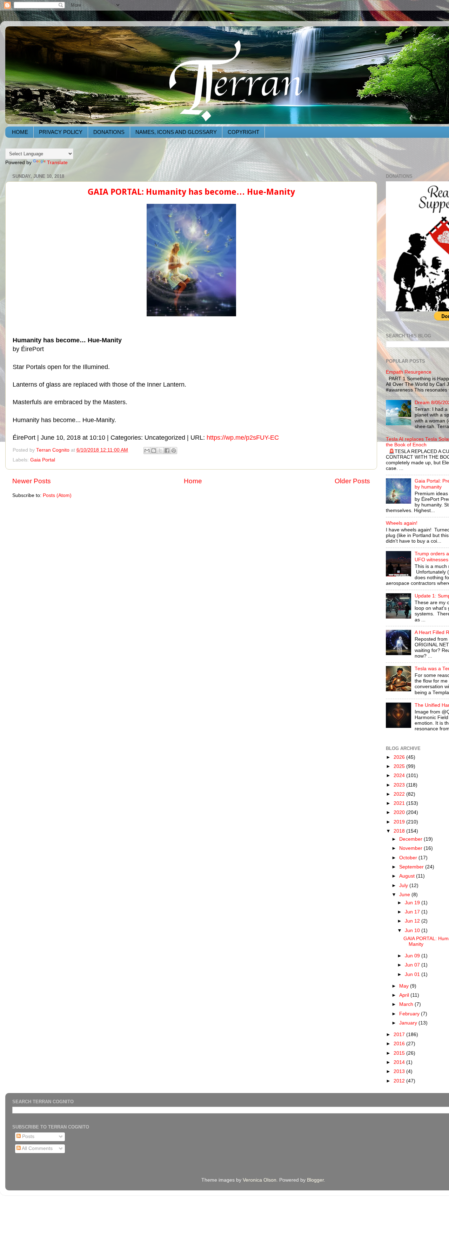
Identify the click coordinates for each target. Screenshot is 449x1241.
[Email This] (146, 450)
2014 (400, 1062)
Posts (27, 1136)
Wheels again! (401, 523)
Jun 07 (413, 965)
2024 (400, 775)
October (408, 857)
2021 (400, 803)
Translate (57, 162)
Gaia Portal (42, 460)
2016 (400, 1043)
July (404, 885)
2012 (400, 1081)
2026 (400, 757)
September (412, 867)
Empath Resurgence (408, 372)
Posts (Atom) (57, 495)
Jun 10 (413, 930)
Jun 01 (413, 974)
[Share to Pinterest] (173, 450)
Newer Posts (31, 481)
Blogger (315, 1180)
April (404, 995)
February (410, 1013)
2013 (400, 1071)
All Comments (37, 1148)
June (405, 894)
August (407, 876)
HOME (20, 132)
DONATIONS (109, 132)
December (411, 839)
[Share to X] (160, 450)
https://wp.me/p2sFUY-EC (243, 437)
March (407, 1004)
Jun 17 (413, 911)
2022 (400, 794)
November (411, 848)
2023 (400, 785)
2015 (400, 1053)
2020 (400, 812)
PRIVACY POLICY (60, 132)
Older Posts (352, 481)
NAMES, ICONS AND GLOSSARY (176, 132)
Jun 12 (413, 921)
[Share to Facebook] (166, 450)
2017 (400, 1034)
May (404, 986)
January (408, 1023)
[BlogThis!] (153, 450)
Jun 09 (413, 955)
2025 (400, 766)
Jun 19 (413, 902)
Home (193, 481)
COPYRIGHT (243, 132)
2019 (400, 822)
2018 (400, 831)
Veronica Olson (259, 1180)
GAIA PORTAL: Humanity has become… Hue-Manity (191, 192)
